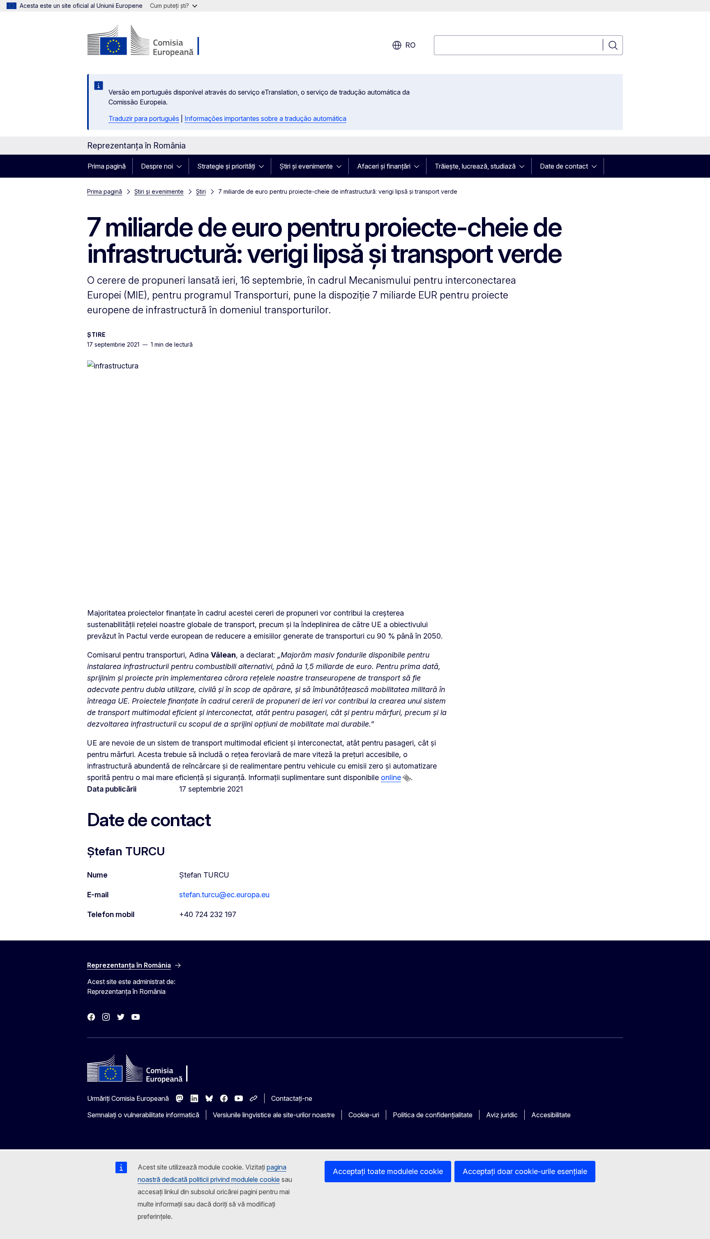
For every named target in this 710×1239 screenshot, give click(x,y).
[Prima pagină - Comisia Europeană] (153, 41)
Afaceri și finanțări (383, 166)
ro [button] (410, 45)
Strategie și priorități (226, 166)
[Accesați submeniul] (182, 166)
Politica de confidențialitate (433, 1115)
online (391, 777)
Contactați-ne (291, 1098)
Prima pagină (107, 166)
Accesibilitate (551, 1115)
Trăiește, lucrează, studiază (475, 166)
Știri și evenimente (306, 166)
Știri (201, 191)
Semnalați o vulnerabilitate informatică (143, 1115)
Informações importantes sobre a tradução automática (265, 118)
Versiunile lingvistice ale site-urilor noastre (274, 1115)
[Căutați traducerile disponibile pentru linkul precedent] (407, 778)
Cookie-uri (363, 1115)
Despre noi (157, 166)
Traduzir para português (143, 118)
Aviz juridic (502, 1115)
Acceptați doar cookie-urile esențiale (525, 1171)
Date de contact (564, 166)
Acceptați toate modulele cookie (388, 1171)
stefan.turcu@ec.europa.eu (224, 894)
